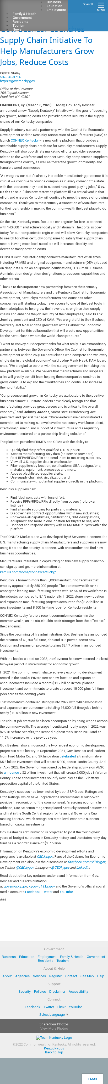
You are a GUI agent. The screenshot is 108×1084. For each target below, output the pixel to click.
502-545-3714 (10, 77)
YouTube (66, 892)
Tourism (63, 961)
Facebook (33, 892)
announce (11, 772)
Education (26, 957)
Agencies (22, 976)
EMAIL (92, 1079)
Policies (40, 991)
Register (55, 976)
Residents (45, 961)
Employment (56, 10)
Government (96, 957)
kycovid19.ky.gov (42, 886)
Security (25, 991)
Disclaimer (57, 991)
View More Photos (54, 1028)
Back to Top (54, 1052)
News (17, 29)
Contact (71, 976)
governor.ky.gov (15, 886)
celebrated (68, 756)
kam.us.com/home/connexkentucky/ (28, 572)
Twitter (47, 892)
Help (100, 976)
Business (9, 957)
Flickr (61, 1007)
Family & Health (71, 957)
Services (39, 976)
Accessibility (78, 991)
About (7, 976)
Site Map (87, 976)
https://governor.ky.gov (17, 81)
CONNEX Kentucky (25, 140)
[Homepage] (25, 8)
